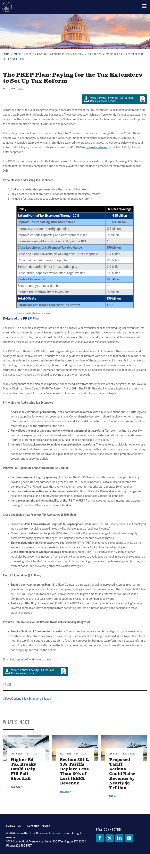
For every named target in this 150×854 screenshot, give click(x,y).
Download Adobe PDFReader (63, 671)
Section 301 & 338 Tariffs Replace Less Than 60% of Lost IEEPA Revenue (74, 771)
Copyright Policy (38, 826)
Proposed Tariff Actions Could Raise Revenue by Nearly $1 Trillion (122, 774)
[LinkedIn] (119, 838)
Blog (27, 754)
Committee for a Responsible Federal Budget (7, 7)
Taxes (47, 698)
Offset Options (12, 698)
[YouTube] (129, 838)
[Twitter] (109, 838)
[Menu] (144, 6)
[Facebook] (100, 838)
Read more (15, 787)
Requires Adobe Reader (32, 671)
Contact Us (13, 826)
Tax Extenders (32, 698)
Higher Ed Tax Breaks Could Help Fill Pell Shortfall (23, 769)
